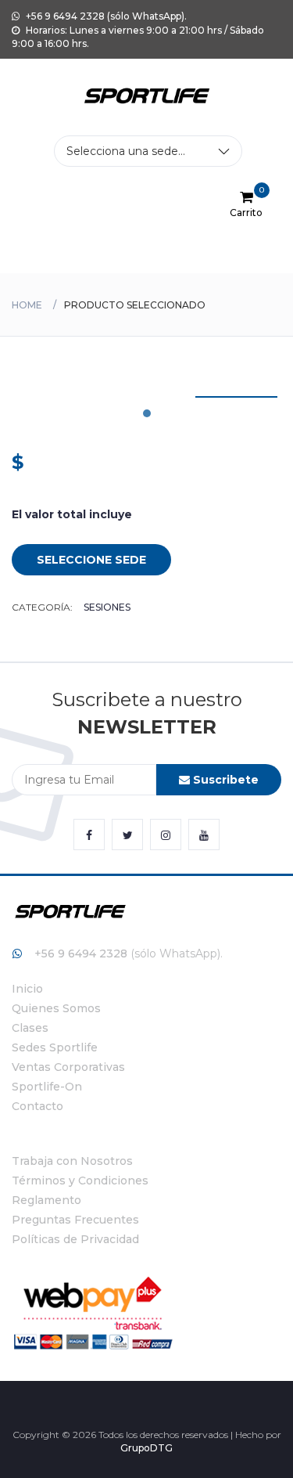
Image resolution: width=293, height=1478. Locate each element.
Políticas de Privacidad (75, 1239)
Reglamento (46, 1200)
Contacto (37, 1106)
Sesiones (107, 607)
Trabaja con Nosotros (72, 1161)
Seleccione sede (91, 560)
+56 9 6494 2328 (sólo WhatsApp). (105, 16)
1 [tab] (147, 413)
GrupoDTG (146, 1448)
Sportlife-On (47, 1087)
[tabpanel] (236, 397)
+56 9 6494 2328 (80, 953)
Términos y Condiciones (80, 1180)
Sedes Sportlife (55, 1047)
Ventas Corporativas (68, 1067)
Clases (30, 1028)
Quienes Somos (56, 1008)
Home (27, 305)
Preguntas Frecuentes (75, 1220)
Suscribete (224, 780)
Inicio (27, 989)
